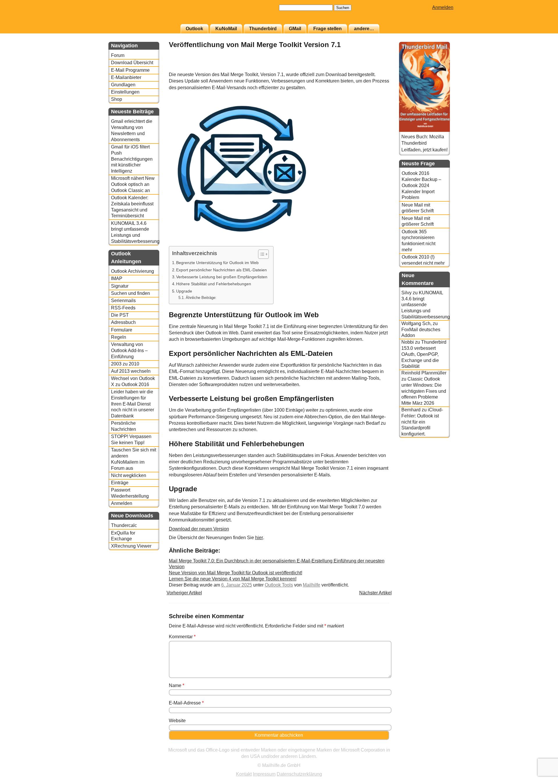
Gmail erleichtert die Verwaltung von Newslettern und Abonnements (131, 130)
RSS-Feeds (123, 307)
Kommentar (182, 636)
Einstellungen (125, 91)
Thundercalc (124, 525)
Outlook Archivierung (132, 271)
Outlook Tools (279, 584)
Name (176, 685)
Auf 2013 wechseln (131, 371)
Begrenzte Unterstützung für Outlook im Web (217, 262)
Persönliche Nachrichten (123, 426)
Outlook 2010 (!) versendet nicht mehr (423, 260)
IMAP (116, 278)
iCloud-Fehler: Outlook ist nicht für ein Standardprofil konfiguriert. (422, 421)
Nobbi (407, 342)
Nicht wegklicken (128, 475)
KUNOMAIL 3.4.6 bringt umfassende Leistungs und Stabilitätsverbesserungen (135, 232)
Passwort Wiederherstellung (130, 493)
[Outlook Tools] (374, 68)
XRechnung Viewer (131, 546)
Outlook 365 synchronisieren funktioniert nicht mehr (418, 240)
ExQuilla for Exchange (123, 535)
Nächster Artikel (375, 592)
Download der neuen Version (199, 528)
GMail (295, 28)
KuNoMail (226, 28)
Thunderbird (263, 28)
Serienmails (123, 300)
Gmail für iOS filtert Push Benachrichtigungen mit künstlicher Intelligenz (132, 158)
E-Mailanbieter (126, 77)
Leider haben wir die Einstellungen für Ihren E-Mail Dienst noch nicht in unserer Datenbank (132, 403)
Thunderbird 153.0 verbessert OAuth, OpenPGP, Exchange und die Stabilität (423, 354)
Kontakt (244, 774)
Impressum (264, 774)
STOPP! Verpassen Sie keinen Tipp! (131, 439)
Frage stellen (327, 28)
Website (177, 720)
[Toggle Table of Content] (260, 254)
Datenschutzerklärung (299, 774)
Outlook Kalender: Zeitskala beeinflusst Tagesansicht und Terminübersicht (132, 206)
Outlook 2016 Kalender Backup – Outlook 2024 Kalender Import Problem (421, 185)
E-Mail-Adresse (186, 702)
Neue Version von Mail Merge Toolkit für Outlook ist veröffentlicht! (235, 572)
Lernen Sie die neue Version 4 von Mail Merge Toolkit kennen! (232, 578)
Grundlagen (123, 84)
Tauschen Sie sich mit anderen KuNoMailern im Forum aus (133, 458)
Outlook (194, 28)
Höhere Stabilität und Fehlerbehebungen (213, 283)
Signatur (119, 286)
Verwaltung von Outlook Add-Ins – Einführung (129, 350)
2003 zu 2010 (125, 363)
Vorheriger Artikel (184, 592)
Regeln (118, 337)
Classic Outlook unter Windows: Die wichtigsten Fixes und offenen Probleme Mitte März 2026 (423, 391)
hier (259, 537)
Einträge (119, 482)
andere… (364, 28)
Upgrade (184, 291)
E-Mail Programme (130, 70)
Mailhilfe (311, 584)
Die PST (120, 315)
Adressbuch (123, 322)
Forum (117, 55)
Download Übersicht (132, 62)
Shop (116, 99)
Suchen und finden (130, 293)
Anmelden (442, 7)
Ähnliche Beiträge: (201, 297)
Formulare (121, 329)
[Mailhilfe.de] (140, 15)
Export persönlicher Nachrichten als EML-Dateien (221, 270)
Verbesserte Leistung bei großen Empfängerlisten (221, 277)
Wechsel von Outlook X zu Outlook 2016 (133, 381)
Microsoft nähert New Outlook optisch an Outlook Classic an (133, 184)
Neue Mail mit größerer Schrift (418, 208)
